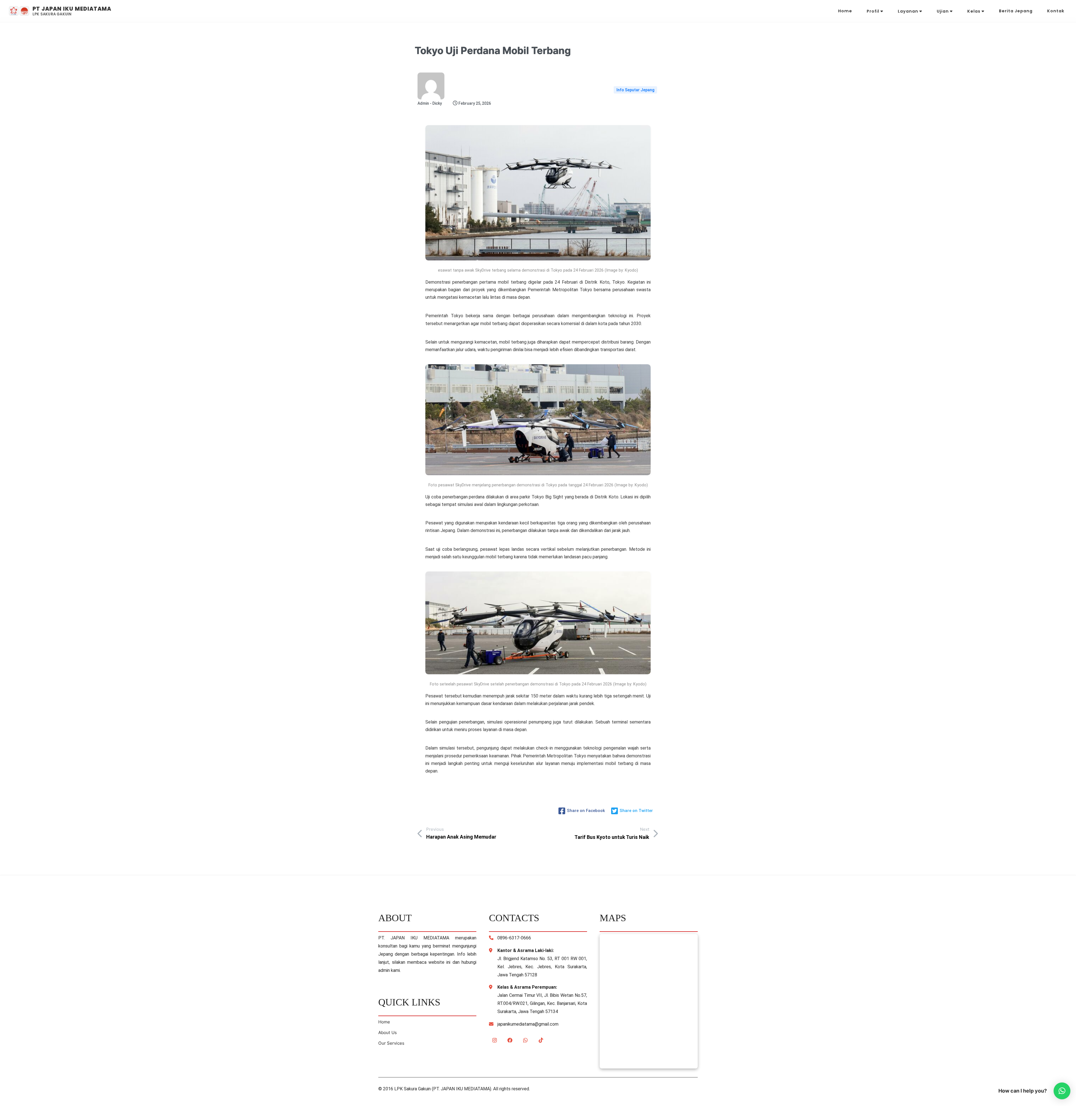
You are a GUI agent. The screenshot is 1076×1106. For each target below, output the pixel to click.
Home (845, 11)
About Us (387, 1032)
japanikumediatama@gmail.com (527, 1024)
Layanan (908, 11)
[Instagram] (494, 1040)
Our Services (391, 1043)
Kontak (1055, 11)
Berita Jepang (1016, 11)
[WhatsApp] (525, 1040)
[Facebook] (510, 1040)
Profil (873, 11)
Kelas (974, 11)
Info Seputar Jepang (635, 90)
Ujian (943, 11)
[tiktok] (540, 1040)
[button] (1062, 1090)
